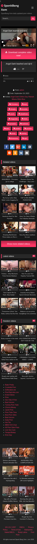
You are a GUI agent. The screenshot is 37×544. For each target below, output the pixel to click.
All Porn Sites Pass (12, 427)
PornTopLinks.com (12, 392)
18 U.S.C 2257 (10, 527)
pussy (13, 133)
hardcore (25, 123)
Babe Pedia (9, 385)
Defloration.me (10, 390)
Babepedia (28, 530)
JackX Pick (9, 410)
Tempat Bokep (10, 432)
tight (25, 138)
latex (7, 128)
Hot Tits (8, 422)
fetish (25, 119)
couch (12, 114)
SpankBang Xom (10, 7)
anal (25, 104)
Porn (7, 397)
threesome (14, 138)
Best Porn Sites (10, 415)
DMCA (22, 527)
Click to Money (10, 407)
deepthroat (24, 114)
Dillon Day (24, 97)
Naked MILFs (9, 532)
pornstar (29, 128)
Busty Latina (22, 532)
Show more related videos (18, 244)
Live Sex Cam (10, 430)
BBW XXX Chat (11, 425)
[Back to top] (30, 538)
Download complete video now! (20, 54)
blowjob (13, 109)
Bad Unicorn (9, 402)
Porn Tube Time (11, 412)
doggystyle (14, 119)
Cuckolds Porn (10, 387)
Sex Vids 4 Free (11, 400)
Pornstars (14, 104)
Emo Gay (8, 435)
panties (17, 128)
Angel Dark (15, 97)
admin (22, 90)
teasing (24, 133)
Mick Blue (21, 99)
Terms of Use (16, 530)
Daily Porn (9, 420)
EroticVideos (9, 395)
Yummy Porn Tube (12, 405)
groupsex (13, 123)
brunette (24, 109)
